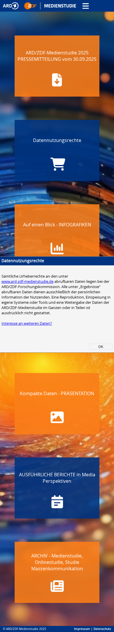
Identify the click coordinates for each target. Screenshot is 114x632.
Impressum (82, 629)
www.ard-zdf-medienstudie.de (27, 281)
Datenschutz (102, 629)
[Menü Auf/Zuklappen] (85, 6)
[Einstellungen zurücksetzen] (39, 5)
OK (100, 346)
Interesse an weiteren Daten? (26, 323)
